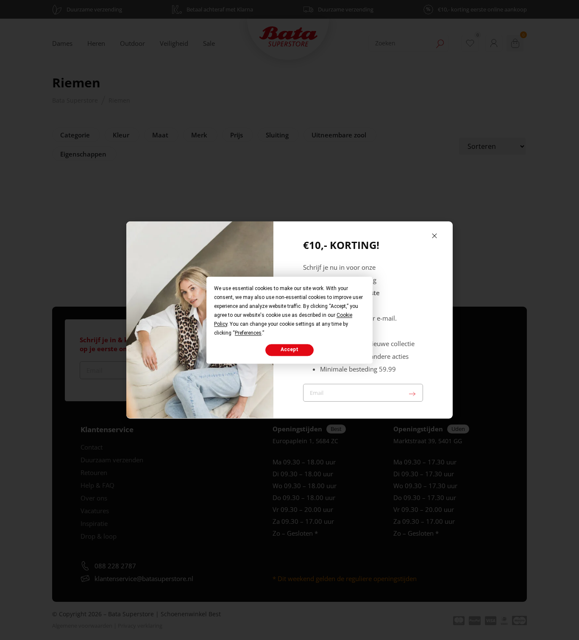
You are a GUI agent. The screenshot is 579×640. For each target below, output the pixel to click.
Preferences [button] (248, 333)
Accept (289, 350)
